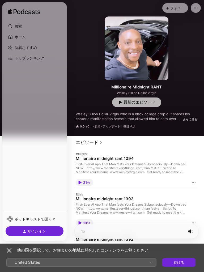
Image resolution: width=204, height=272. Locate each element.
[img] (24, 12)
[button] (34, 26)
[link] (89, 142)
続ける (179, 262)
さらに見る (190, 119)
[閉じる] (9, 250)
